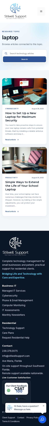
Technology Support (13, 328)
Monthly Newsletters (13, 315)
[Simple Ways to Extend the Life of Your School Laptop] (24, 160)
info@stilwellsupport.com (16, 356)
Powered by (11, 398)
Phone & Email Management (17, 300)
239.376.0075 (10, 351)
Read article (10, 140)
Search (24, 59)
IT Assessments (11, 310)
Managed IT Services (13, 290)
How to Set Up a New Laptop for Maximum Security (20, 117)
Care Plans (8, 333)
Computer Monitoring (13, 305)
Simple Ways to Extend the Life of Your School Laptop (22, 185)
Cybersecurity (10, 295)
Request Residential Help (15, 337)
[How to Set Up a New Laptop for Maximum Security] (24, 91)
